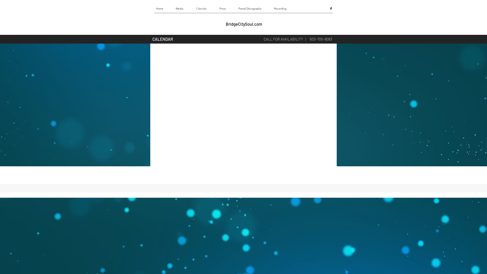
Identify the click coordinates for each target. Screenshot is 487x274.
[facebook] (331, 8)
